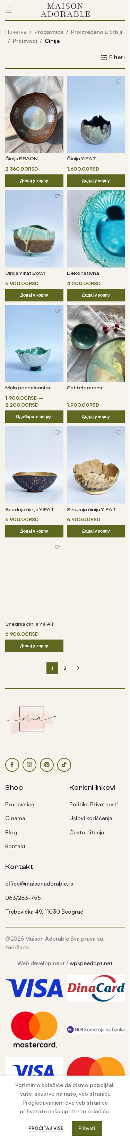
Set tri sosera (84, 388)
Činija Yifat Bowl (25, 273)
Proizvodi (25, 40)
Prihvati (87, 1128)
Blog (11, 832)
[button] (34, 180)
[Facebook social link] (12, 765)
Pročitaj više (46, 1128)
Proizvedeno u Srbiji (96, 31)
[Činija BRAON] (34, 114)
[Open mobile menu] (9, 10)
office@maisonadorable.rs (39, 883)
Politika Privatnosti (94, 804)
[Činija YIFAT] (96, 114)
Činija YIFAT (81, 159)
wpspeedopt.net (91, 963)
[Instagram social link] (29, 765)
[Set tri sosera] (96, 343)
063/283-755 (23, 897)
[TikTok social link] (64, 765)
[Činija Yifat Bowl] (34, 229)
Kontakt (15, 846)
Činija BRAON (21, 159)
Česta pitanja (86, 832)
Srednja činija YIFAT (29, 510)
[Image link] (31, 718)
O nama (15, 818)
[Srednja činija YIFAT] (34, 465)
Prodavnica (48, 31)
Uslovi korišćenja (90, 818)
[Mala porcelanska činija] (34, 343)
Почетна (16, 31)
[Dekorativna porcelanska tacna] (96, 229)
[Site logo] (65, 9)
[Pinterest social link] (47, 765)
